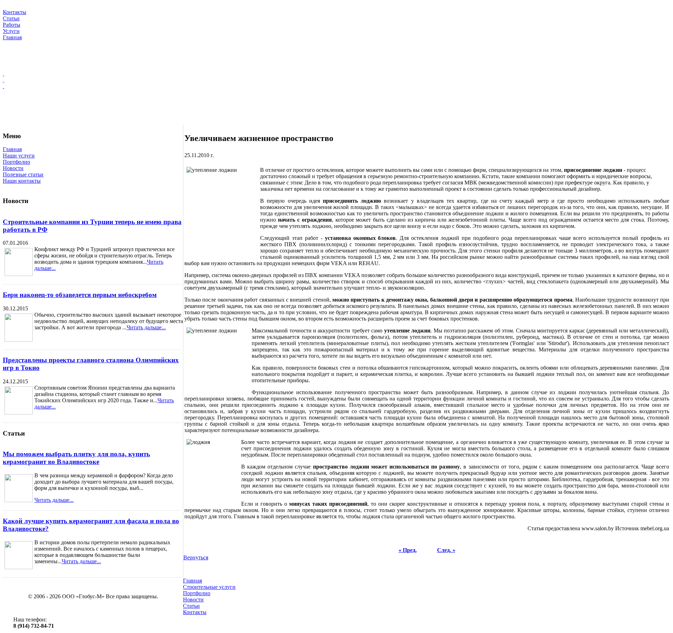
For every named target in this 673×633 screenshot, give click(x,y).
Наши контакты (22, 181)
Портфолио (16, 162)
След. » (446, 550)
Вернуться (195, 557)
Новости (13, 168)
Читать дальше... (146, 327)
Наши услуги (19, 156)
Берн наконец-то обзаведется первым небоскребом (80, 294)
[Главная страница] (336, 73)
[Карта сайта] (336, 80)
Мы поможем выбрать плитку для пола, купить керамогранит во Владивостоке (76, 457)
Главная (12, 149)
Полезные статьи (23, 174)
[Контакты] (336, 86)
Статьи (191, 606)
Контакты (194, 612)
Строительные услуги (209, 587)
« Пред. (408, 550)
